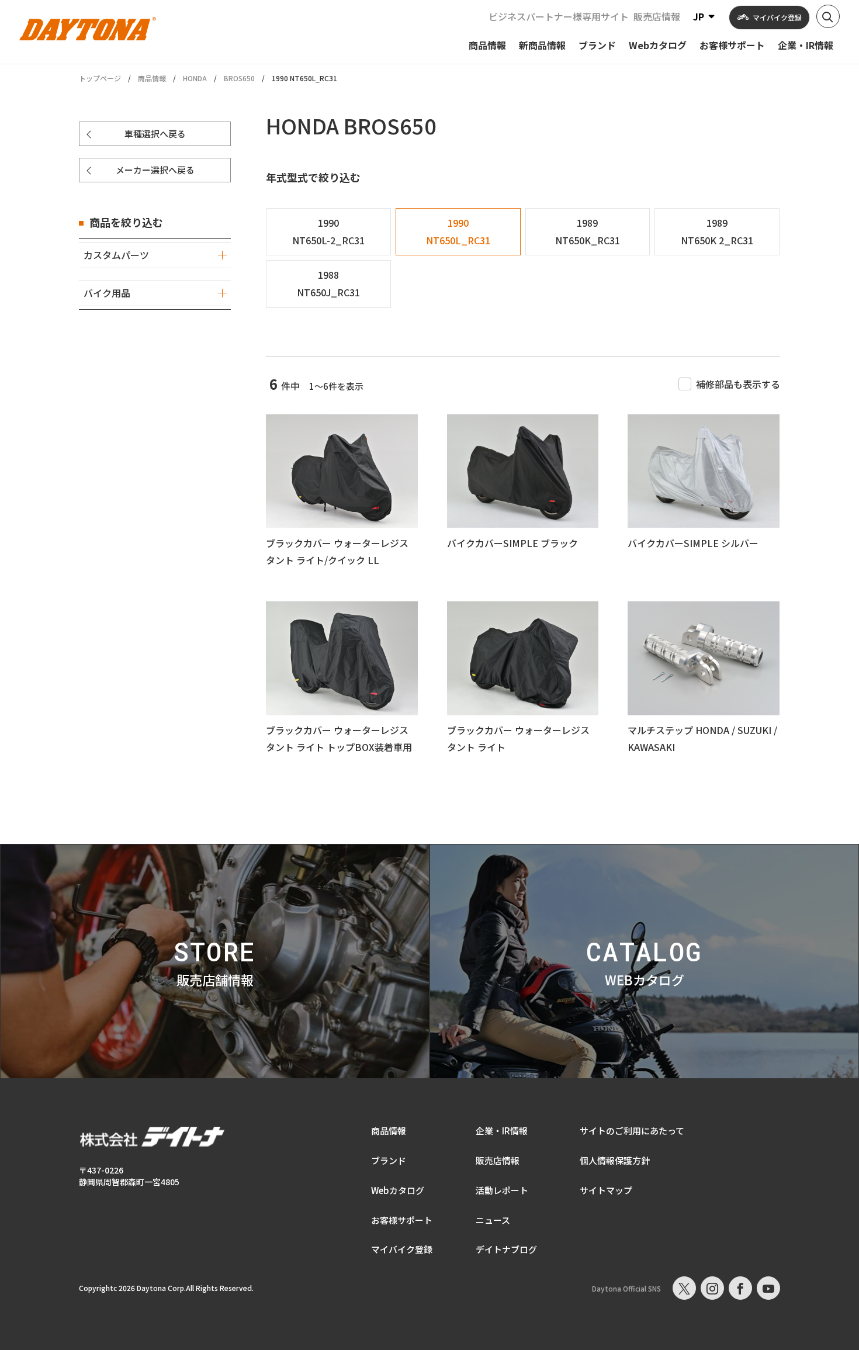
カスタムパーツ (116, 255)
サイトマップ (606, 1190)
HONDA (195, 78)
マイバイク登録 (401, 1249)
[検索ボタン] (828, 16)
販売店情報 (656, 16)
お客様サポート (401, 1220)
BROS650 (239, 78)
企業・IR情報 (502, 1130)
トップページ (100, 78)
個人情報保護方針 (615, 1160)
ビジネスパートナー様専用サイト (559, 16)
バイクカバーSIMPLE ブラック (512, 543)
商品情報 (152, 78)
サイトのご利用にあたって (632, 1130)
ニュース (493, 1220)
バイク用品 (107, 293)
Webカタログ (397, 1190)
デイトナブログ (506, 1249)
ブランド (388, 1160)
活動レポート (502, 1190)
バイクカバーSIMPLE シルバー (693, 543)
